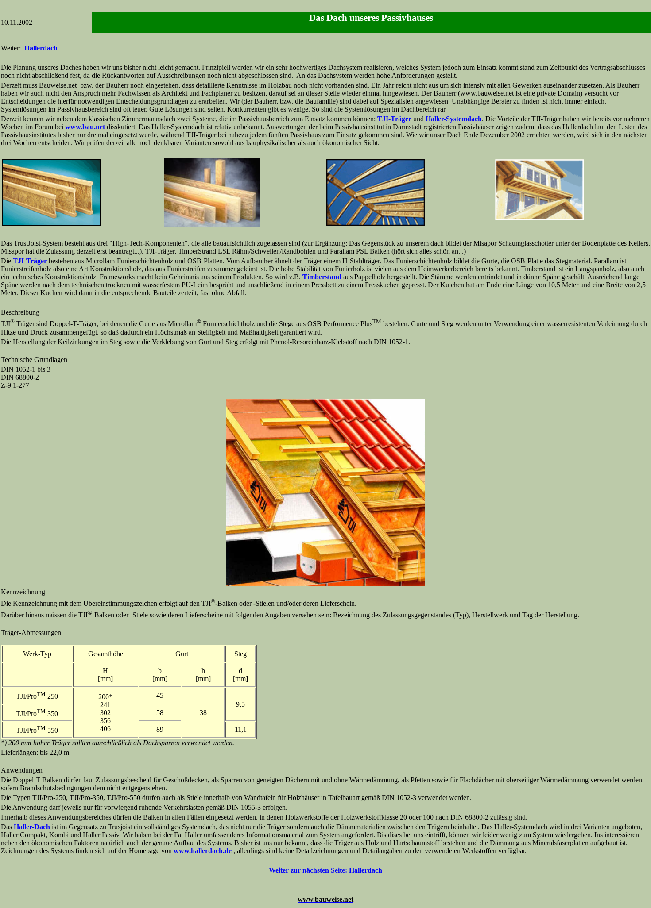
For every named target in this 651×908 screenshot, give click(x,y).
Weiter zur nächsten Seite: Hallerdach (325, 870)
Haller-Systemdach (454, 119)
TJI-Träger (394, 119)
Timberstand (321, 277)
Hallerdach (41, 48)
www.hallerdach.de (203, 850)
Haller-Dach (32, 827)
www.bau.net (85, 127)
